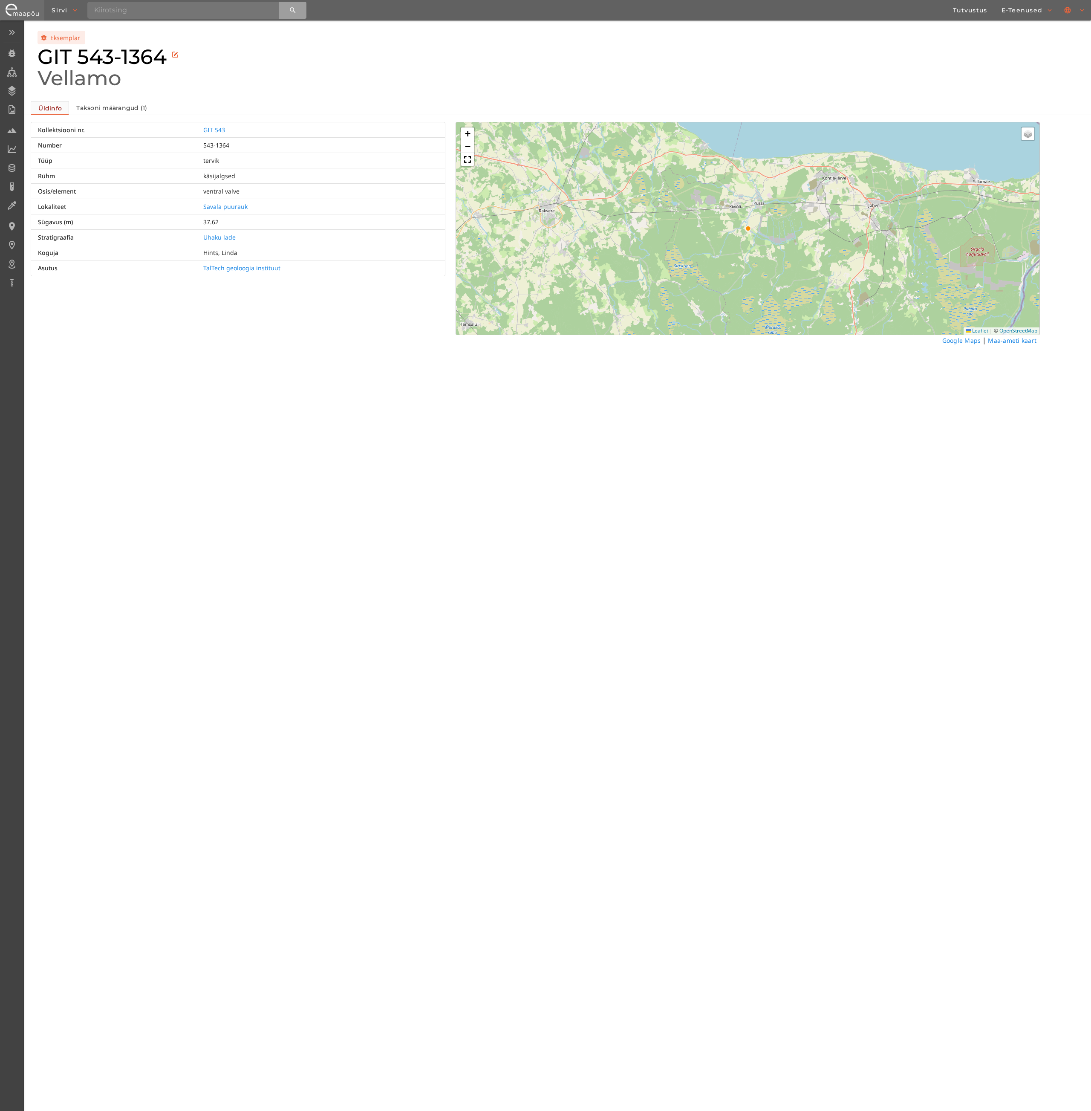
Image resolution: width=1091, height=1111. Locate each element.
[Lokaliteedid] (11, 226)
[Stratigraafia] (11, 90)
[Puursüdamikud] (11, 282)
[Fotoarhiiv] (11, 109)
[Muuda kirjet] (175, 54)
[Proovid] (11, 130)
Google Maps (961, 340)
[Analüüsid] (11, 186)
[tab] (50, 108)
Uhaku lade (219, 237)
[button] (467, 133)
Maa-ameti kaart (1012, 340)
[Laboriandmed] (11, 149)
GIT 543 (214, 130)
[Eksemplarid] (11, 53)
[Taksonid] (11, 72)
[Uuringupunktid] (11, 245)
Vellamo (79, 78)
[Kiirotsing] (292, 10)
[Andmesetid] (11, 167)
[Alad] (11, 263)
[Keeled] (1075, 10)
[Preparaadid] (11, 205)
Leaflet (979, 330)
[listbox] (11, 158)
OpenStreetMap (1018, 330)
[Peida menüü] (11, 32)
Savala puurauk (225, 207)
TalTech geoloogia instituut (241, 268)
